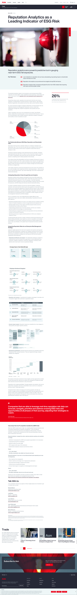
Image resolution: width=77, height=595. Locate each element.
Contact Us (56, 2)
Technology (54, 582)
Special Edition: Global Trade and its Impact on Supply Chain (47, 541)
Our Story (28, 580)
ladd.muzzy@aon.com (12, 496)
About (23, 2)
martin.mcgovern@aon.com (14, 512)
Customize (53, 591)
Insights (19, 2)
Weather (53, 584)
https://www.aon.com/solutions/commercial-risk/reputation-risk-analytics (23, 477)
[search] (26, 2)
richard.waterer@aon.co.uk (13, 490)
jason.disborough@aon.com (14, 507)
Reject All (59, 591)
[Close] (76, 591)
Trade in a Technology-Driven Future (28, 541)
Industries (14, 2)
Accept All (64, 591)
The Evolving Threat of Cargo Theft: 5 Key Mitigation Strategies (66, 541)
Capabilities (9, 2)
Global (73, 2)
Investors (64, 2)
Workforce (53, 585)
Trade (3, 6)
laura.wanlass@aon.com (13, 501)
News (67, 2)
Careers (61, 2)
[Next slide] (24, 548)
